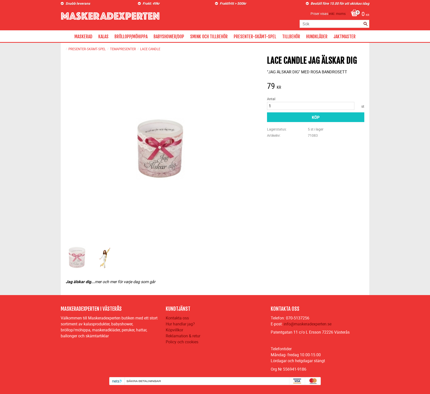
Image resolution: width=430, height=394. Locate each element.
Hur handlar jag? (180, 324)
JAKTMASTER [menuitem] (344, 36)
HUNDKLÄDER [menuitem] (316, 36)
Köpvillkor (174, 330)
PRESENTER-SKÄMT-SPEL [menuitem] (255, 36)
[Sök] (365, 24)
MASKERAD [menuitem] (83, 36)
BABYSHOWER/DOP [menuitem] (169, 36)
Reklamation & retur (183, 336)
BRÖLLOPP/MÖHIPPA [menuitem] (131, 36)
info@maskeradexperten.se (307, 324)
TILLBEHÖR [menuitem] (291, 36)
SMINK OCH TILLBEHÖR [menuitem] (209, 36)
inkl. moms (337, 13)
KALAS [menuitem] (103, 36)
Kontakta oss (177, 318)
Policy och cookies (182, 342)
